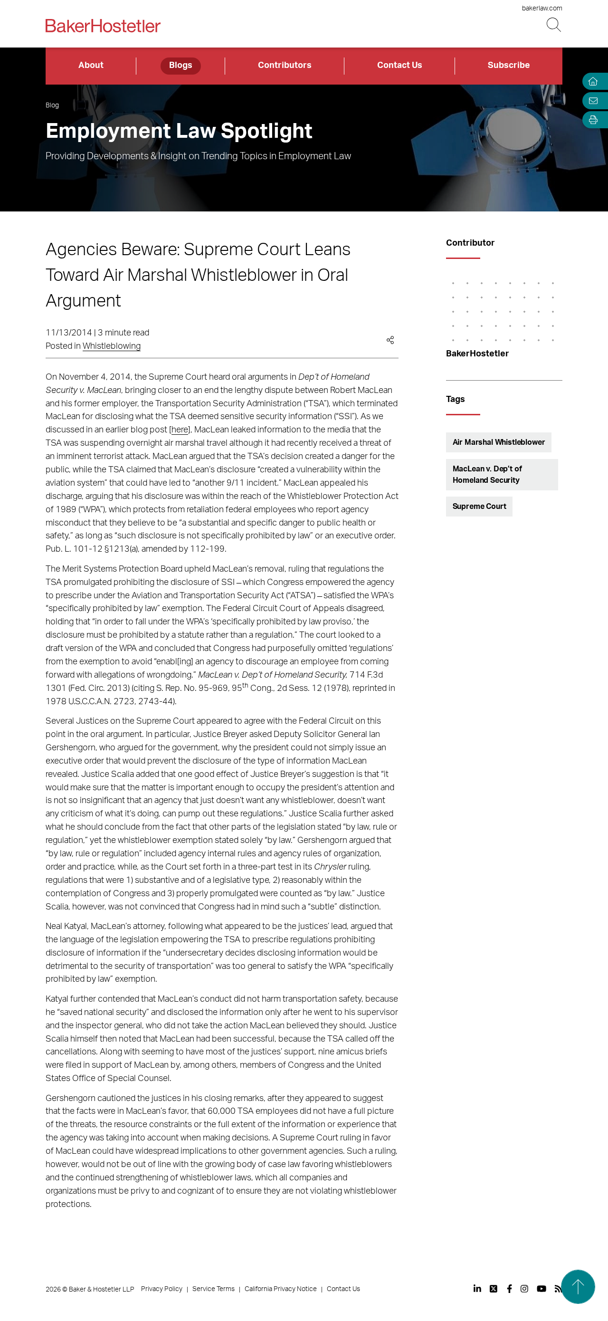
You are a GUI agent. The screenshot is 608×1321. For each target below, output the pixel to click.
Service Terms (213, 1289)
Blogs (180, 65)
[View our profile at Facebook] (509, 1288)
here (179, 430)
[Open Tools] (590, 120)
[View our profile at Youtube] (541, 1288)
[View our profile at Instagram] (524, 1288)
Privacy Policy (161, 1289)
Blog (52, 105)
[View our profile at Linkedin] (477, 1288)
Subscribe (509, 65)
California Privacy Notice (281, 1289)
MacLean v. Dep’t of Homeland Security (487, 474)
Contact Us (399, 65)
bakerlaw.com (542, 8)
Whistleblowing (112, 346)
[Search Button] (554, 25)
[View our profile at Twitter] (494, 1288)
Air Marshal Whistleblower (499, 442)
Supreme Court (479, 506)
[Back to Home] (103, 25)
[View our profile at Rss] (558, 1288)
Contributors (285, 65)
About (91, 65)
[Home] (590, 81)
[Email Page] (590, 100)
